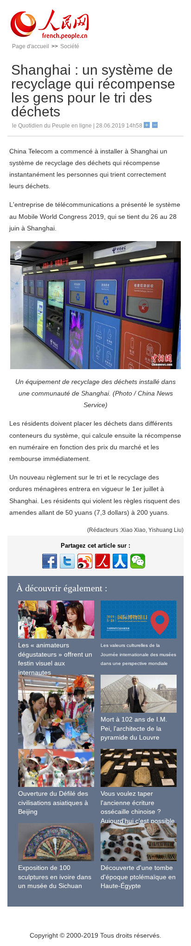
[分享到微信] (137, 561)
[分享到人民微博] (102, 561)
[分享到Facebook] (49, 561)
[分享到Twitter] (67, 561)
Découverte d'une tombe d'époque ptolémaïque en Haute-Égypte (138, 876)
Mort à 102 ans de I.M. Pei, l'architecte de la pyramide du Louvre (134, 728)
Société (69, 46)
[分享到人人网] (120, 561)
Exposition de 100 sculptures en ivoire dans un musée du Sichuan (54, 876)
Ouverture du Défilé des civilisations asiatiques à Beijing (53, 802)
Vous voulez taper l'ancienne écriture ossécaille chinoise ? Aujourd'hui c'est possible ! (138, 811)
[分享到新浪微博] (84, 561)
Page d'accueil (30, 46)
